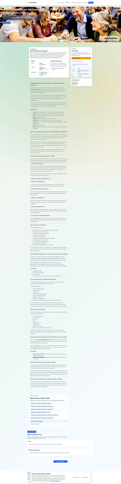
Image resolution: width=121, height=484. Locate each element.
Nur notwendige (76, 477)
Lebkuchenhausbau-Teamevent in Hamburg (42, 406)
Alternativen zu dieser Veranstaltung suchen (80, 65)
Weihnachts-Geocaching (39, 357)
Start (58, 2)
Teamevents (68, 2)
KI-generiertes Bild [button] (116, 8)
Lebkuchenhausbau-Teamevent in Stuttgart (42, 418)
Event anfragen (6, 22)
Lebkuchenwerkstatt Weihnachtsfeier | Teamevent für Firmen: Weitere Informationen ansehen (49, 452)
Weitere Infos (74, 84)
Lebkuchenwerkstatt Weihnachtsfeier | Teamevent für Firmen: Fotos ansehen (45, 444)
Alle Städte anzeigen (35, 424)
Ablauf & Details (74, 83)
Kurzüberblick (74, 82)
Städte (86, 2)
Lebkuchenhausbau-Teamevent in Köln (40, 412)
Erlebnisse (62, 2)
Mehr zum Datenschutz (55, 481)
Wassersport (74, 2)
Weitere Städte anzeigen (37, 421)
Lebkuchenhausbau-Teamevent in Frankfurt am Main (44, 415)
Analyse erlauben (85, 477)
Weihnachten (81, 2)
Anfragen (91, 2)
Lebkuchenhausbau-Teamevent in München (42, 409)
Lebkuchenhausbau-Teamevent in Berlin (41, 403)
